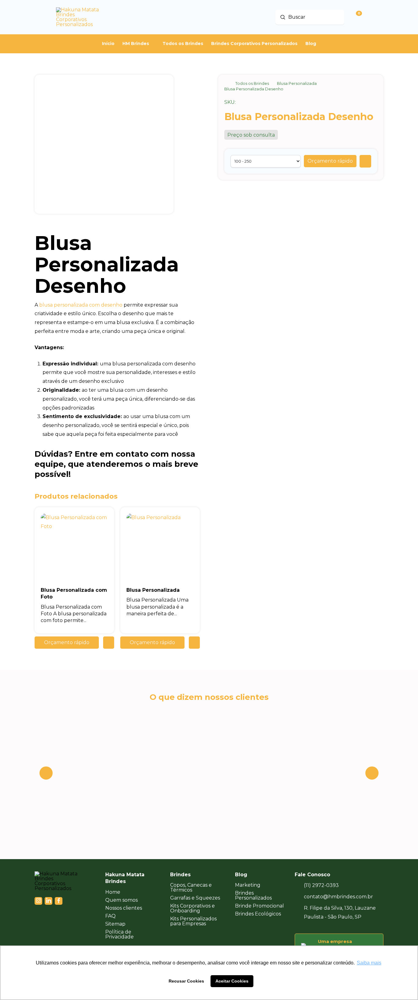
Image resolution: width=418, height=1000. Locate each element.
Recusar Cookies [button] (186, 981)
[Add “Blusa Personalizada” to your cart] (194, 642)
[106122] (365, 161)
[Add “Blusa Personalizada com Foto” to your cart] (108, 642)
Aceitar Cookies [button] (231, 981)
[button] (330, 161)
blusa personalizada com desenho (80, 305)
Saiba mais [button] (369, 962)
